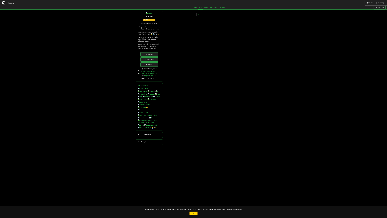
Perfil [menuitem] (195, 7)
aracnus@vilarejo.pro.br (147, 71)
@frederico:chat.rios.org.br (148, 73)
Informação (381, 3)
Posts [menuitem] (200, 7)
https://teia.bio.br (150, 76)
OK (193, 213)
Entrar (370, 3)
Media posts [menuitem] (213, 7)
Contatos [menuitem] (222, 7)
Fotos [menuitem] (206, 7)
